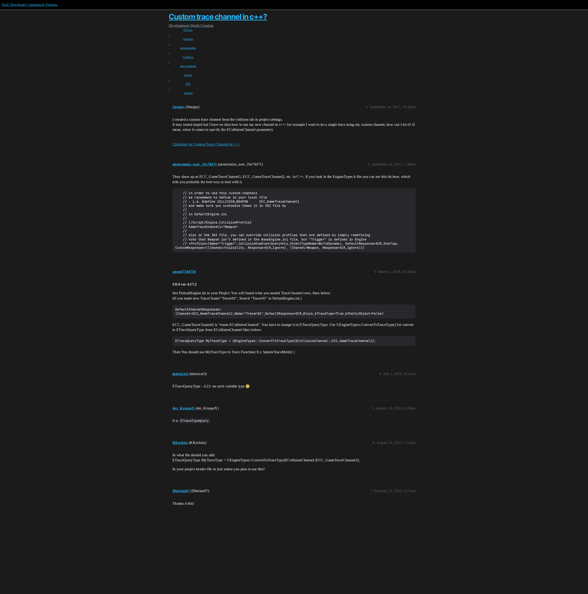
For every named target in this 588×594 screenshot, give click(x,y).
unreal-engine (188, 48)
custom (188, 75)
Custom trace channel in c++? (218, 16)
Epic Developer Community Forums (29, 5)
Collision (188, 57)
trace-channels (188, 66)
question (188, 39)
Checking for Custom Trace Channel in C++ (206, 144)
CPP (188, 84)
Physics (188, 30)
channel (188, 93)
